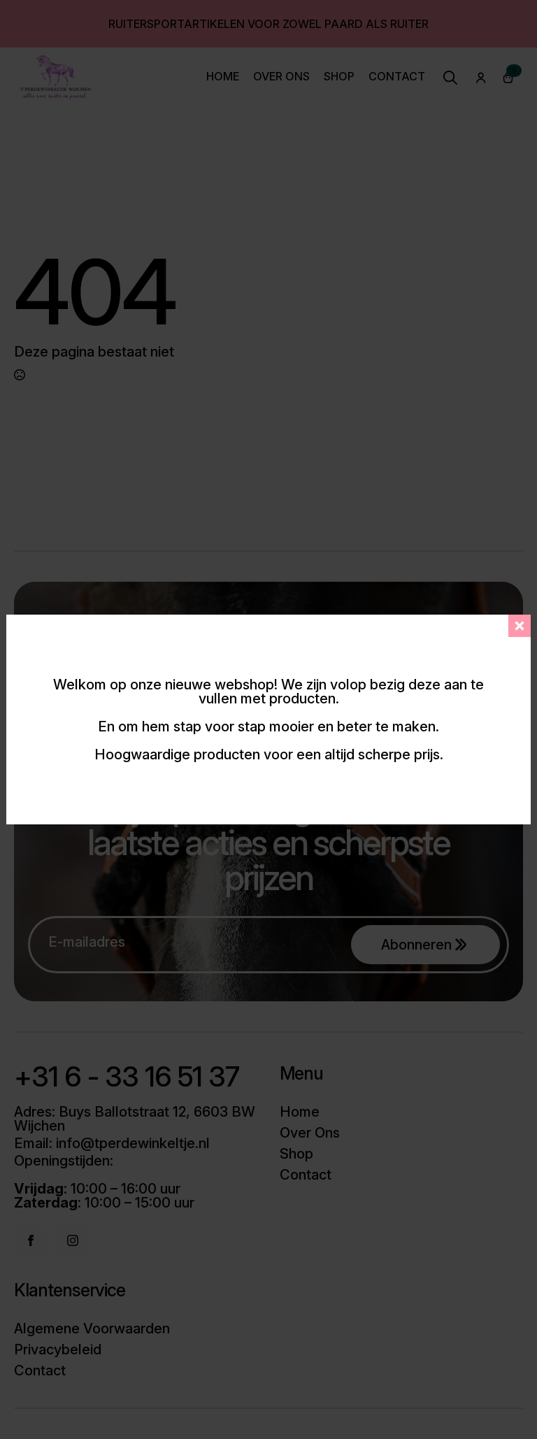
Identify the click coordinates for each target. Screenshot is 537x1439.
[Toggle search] (450, 77)
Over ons (281, 77)
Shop (339, 77)
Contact (396, 77)
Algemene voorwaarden (92, 1329)
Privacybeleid (57, 1349)
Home (222, 77)
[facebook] (31, 1240)
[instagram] (73, 1240)
